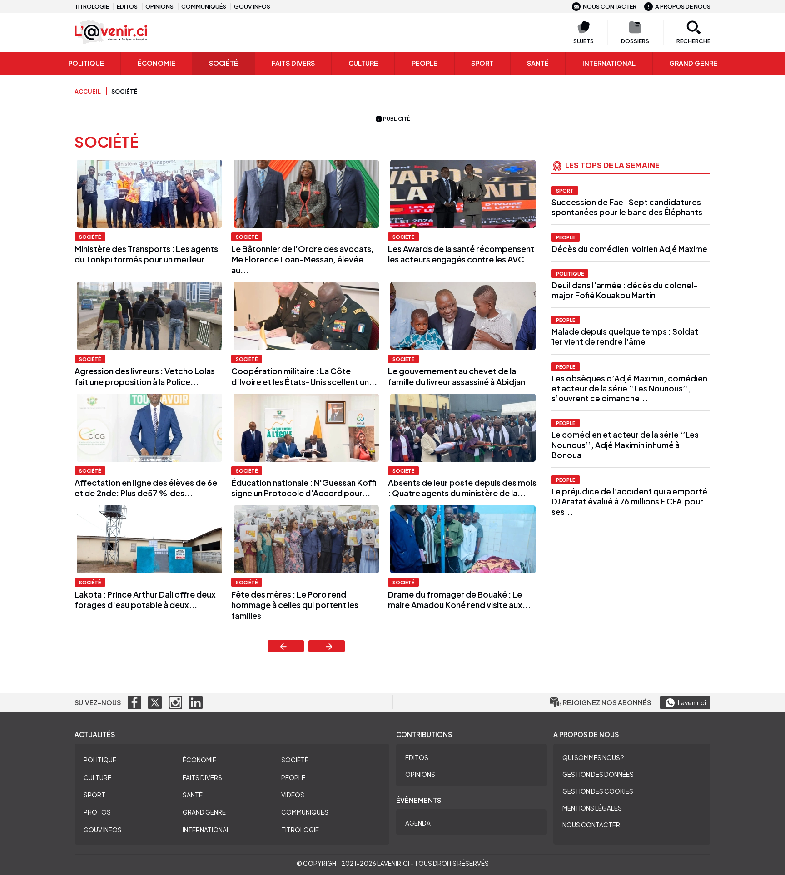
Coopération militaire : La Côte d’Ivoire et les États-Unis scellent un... (304, 376)
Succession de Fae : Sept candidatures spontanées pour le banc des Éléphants (626, 207)
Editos (127, 6)
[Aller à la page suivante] (326, 646)
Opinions (159, 6)
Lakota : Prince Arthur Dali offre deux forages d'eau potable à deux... (145, 599)
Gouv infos (252, 6)
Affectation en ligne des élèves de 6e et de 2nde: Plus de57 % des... (146, 487)
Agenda (418, 823)
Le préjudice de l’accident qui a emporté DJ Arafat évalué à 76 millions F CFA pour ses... (629, 501)
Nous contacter (609, 6)
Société (223, 63)
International (609, 63)
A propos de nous (682, 6)
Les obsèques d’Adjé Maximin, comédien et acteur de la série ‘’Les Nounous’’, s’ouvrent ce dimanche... (629, 388)
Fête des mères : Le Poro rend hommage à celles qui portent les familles (294, 605)
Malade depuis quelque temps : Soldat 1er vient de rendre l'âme (624, 336)
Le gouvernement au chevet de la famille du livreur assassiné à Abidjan (456, 376)
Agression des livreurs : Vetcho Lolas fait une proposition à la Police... (145, 376)
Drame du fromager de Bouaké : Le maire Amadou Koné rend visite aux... (459, 599)
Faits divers (202, 777)
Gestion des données (598, 774)
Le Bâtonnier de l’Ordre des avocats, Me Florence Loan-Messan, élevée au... (302, 259)
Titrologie (92, 6)
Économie (156, 63)
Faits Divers (293, 63)
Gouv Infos (103, 830)
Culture (363, 63)
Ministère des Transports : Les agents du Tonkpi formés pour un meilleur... (146, 253)
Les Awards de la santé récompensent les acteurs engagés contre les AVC (461, 253)
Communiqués (203, 6)
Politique (86, 63)
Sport (482, 63)
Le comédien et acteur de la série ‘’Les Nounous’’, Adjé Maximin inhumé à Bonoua (625, 445)
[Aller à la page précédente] (286, 646)
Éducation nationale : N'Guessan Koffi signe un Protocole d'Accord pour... (304, 487)
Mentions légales (592, 808)
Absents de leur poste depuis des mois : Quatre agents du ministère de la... (462, 487)
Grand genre (693, 63)
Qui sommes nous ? (593, 757)
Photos (97, 812)
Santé (538, 63)
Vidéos (292, 795)
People (424, 63)
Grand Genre (204, 812)
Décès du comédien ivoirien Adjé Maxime (630, 249)
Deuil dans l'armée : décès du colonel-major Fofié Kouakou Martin (624, 290)
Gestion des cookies (597, 791)
